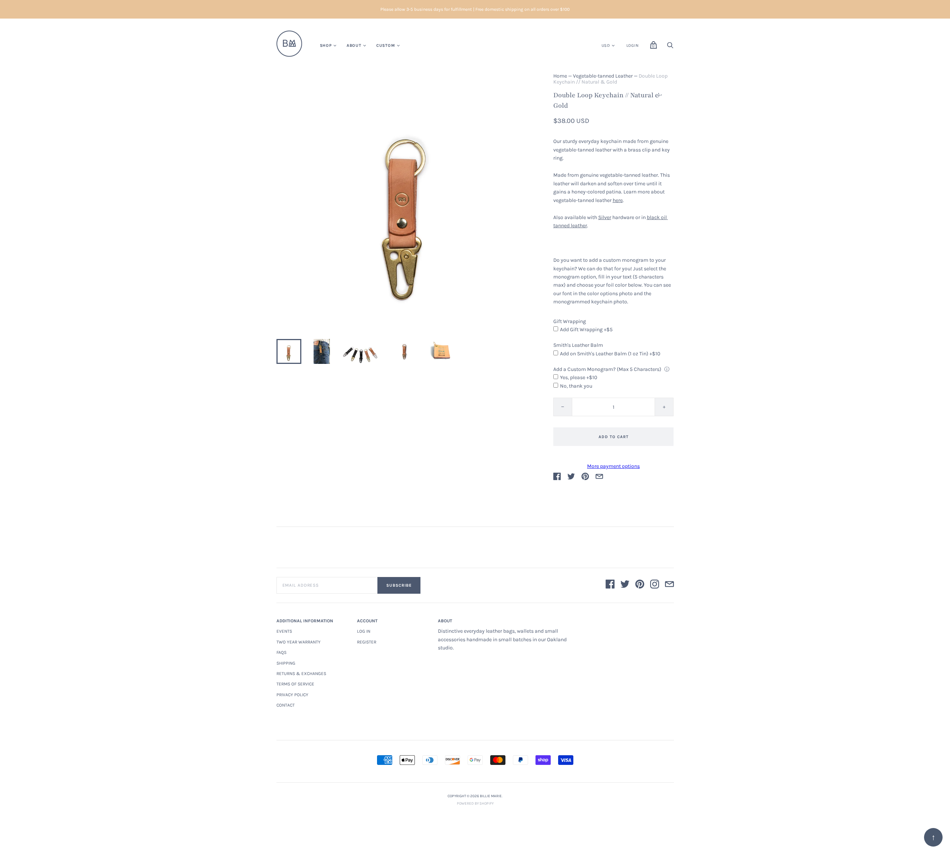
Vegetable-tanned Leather (603, 76)
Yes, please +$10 (578, 377)
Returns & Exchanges (301, 673)
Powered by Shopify (475, 803)
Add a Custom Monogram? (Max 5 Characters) (607, 369)
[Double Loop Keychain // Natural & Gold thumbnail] (288, 351)
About (354, 45)
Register (366, 642)
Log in (363, 631)
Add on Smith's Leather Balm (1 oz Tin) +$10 (610, 354)
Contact (285, 705)
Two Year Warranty (298, 642)
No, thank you (576, 386)
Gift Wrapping (569, 321)
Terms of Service (295, 684)
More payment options (613, 466)
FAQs (281, 652)
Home (560, 76)
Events (284, 631)
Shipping (285, 663)
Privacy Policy (292, 694)
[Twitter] (624, 585)
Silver (604, 217)
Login (632, 45)
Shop (326, 45)
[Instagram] (654, 585)
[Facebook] (610, 585)
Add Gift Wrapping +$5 (586, 329)
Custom (385, 45)
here (618, 200)
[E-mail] (669, 585)
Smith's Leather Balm (578, 345)
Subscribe (399, 585)
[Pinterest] (639, 585)
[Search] (670, 47)
